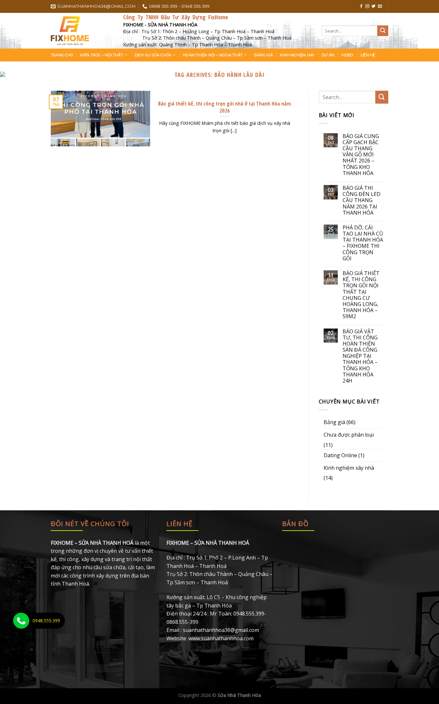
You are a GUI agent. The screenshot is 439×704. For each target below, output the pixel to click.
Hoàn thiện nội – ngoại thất (213, 55)
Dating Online (340, 455)
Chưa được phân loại (349, 434)
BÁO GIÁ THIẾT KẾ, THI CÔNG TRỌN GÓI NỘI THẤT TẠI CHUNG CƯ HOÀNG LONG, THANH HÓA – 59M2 (361, 295)
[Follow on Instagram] (367, 6)
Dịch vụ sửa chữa (153, 55)
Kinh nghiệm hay (297, 55)
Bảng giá (263, 55)
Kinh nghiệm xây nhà (349, 467)
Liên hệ (368, 55)
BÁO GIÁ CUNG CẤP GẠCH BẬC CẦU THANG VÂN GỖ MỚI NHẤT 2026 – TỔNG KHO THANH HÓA (361, 154)
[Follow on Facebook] (361, 6)
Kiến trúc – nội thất (101, 55)
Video (347, 55)
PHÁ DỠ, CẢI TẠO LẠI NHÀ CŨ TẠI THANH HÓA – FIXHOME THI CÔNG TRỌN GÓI (363, 243)
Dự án (328, 55)
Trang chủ (62, 55)
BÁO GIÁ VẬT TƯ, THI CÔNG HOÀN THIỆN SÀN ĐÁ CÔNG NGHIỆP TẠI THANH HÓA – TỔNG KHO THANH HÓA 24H (360, 356)
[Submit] (382, 30)
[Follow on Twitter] (373, 6)
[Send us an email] (380, 6)
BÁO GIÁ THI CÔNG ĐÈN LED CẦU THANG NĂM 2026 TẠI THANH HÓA (362, 200)
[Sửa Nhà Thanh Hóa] (82, 31)
